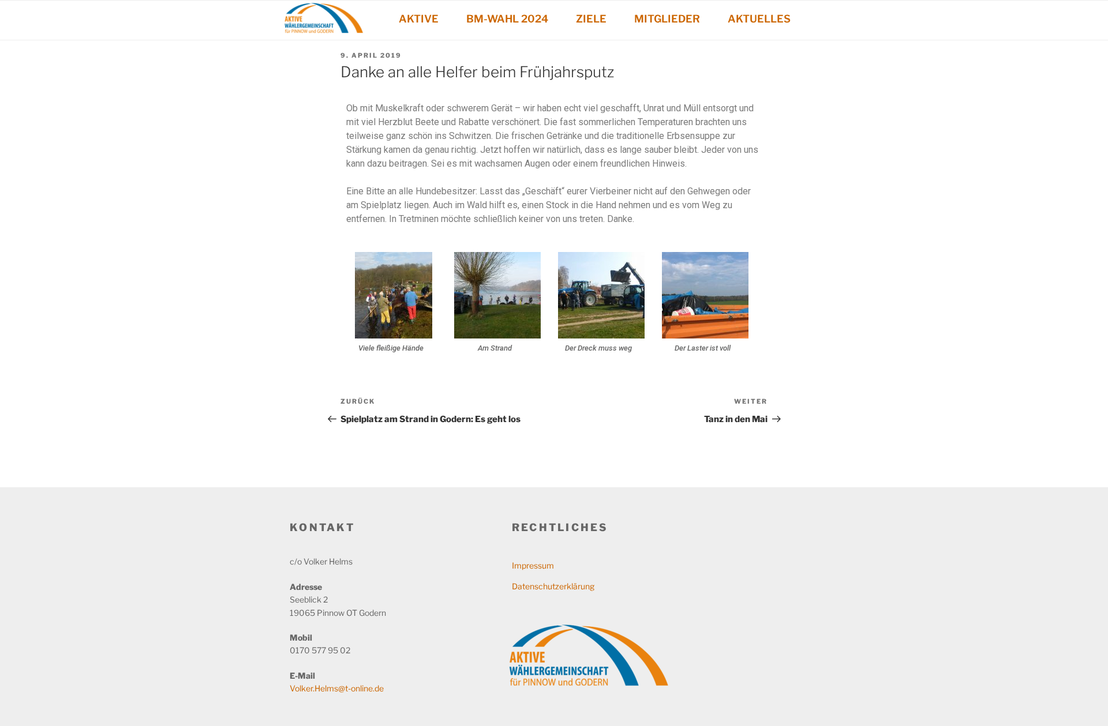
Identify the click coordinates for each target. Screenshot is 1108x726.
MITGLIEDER (667, 19)
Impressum (533, 565)
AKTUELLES (759, 19)
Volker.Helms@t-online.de (337, 688)
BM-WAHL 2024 (507, 19)
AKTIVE (419, 19)
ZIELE (591, 19)
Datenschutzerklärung (553, 586)
